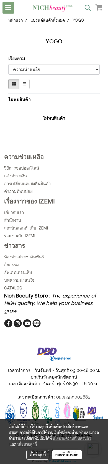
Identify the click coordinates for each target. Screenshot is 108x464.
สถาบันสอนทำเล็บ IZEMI (26, 228)
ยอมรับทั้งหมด (67, 454)
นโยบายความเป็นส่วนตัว (72, 438)
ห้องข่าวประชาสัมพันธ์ (24, 256)
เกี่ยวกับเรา (14, 212)
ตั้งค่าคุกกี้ (38, 454)
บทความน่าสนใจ (19, 280)
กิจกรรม (11, 264)
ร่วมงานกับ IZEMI (19, 235)
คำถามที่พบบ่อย (18, 191)
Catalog (13, 288)
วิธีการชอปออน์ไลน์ (21, 168)
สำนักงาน (12, 220)
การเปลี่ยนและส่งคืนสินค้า (27, 183)
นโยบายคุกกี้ (27, 444)
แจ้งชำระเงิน (15, 175)
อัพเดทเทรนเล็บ (18, 272)
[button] (85, 8)
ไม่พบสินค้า (19, 99)
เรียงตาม (18, 58)
